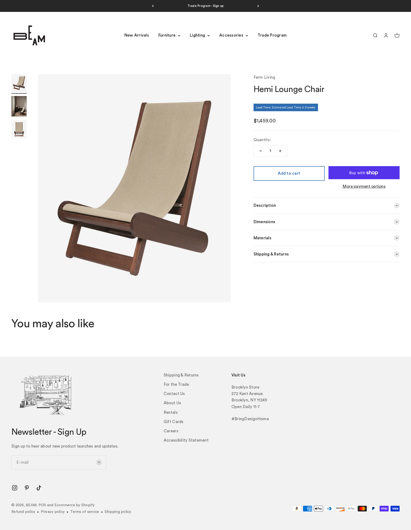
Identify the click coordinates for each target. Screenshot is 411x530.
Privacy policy (53, 512)
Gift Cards (174, 422)
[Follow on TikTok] (39, 488)
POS (42, 505)
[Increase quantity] (280, 151)
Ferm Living (264, 77)
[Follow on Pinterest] (27, 488)
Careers (171, 431)
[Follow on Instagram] (14, 488)
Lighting (197, 36)
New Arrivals (136, 36)
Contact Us (174, 394)
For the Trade (176, 384)
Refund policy (23, 512)
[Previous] (153, 6)
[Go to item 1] (19, 84)
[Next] (258, 6)
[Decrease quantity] (261, 151)
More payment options (364, 187)
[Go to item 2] (19, 107)
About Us (172, 403)
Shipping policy (118, 512)
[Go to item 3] (19, 130)
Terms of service (84, 512)
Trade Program (272, 36)
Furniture (167, 36)
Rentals (171, 412)
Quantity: (262, 140)
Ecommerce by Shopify (74, 505)
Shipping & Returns (181, 375)
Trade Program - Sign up (205, 5)
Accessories (231, 36)
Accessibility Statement (186, 440)
